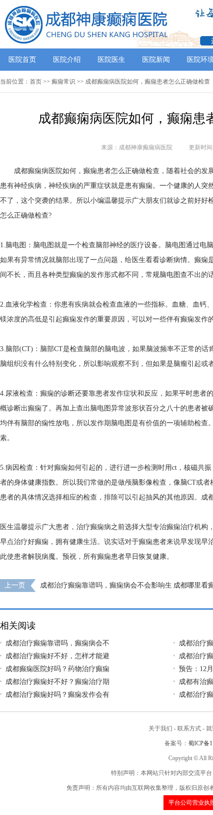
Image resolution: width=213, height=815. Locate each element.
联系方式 (189, 728)
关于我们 (160, 728)
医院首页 (22, 59)
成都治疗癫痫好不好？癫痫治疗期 (57, 681)
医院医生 (111, 59)
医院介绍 (67, 59)
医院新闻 (156, 59)
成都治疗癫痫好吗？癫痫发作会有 (57, 694)
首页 (36, 81)
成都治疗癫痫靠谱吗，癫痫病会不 (57, 643)
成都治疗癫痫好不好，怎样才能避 (57, 656)
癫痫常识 (63, 81)
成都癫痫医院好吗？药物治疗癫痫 (57, 669)
